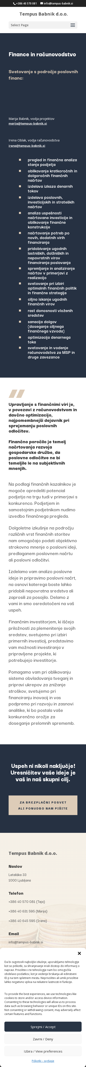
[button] (79, 953)
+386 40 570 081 (26, 3)
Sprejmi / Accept (43, 1027)
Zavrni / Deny (43, 1039)
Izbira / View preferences (43, 1051)
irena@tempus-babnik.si (27, 145)
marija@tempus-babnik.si (28, 123)
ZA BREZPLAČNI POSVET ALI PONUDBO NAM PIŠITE (43, 805)
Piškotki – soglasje (43, 1061)
